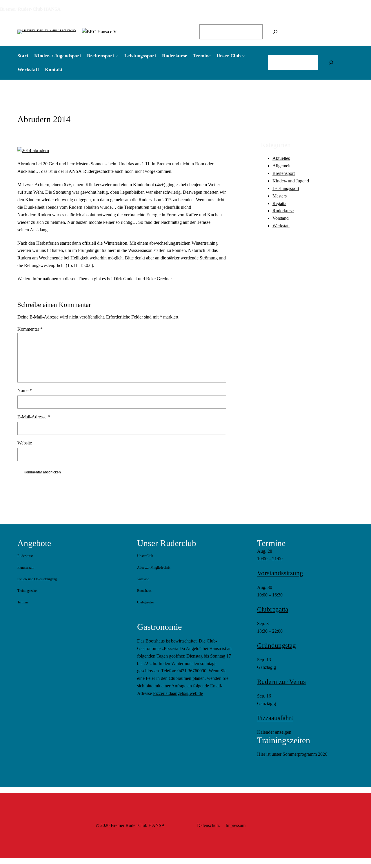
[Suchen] (275, 31)
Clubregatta (272, 609)
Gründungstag (276, 645)
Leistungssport (285, 188)
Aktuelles (281, 158)
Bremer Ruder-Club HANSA (30, 9)
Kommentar (30, 329)
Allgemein (282, 166)
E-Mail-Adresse (33, 416)
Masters (279, 195)
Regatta (279, 203)
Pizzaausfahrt (275, 718)
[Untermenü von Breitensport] (116, 55)
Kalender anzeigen (274, 732)
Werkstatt (281, 226)
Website (24, 442)
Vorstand (280, 218)
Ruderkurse (283, 210)
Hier (261, 754)
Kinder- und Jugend (290, 180)
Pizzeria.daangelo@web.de (178, 693)
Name (24, 390)
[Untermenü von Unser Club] (243, 55)
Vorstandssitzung (280, 573)
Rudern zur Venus (281, 681)
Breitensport (283, 173)
